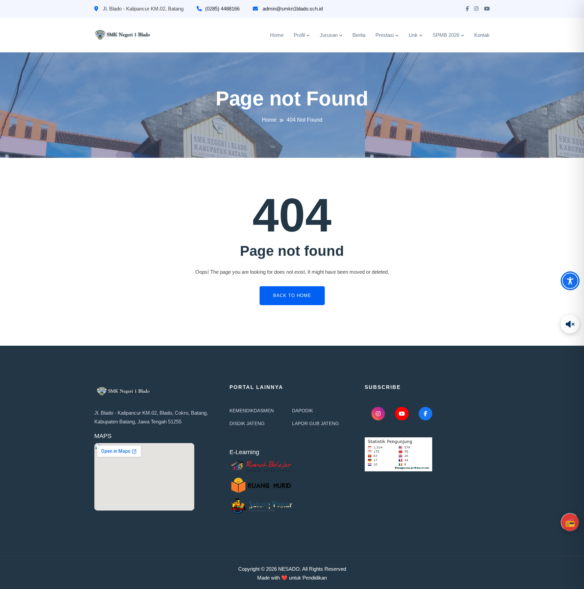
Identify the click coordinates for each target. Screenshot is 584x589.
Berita (358, 35)
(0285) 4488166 (222, 8)
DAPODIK (302, 410)
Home (277, 35)
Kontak (482, 35)
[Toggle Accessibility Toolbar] (570, 281)
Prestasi (384, 35)
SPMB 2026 (446, 35)
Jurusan (329, 35)
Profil (299, 35)
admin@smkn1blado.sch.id (292, 8)
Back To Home (292, 295)
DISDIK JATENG (247, 423)
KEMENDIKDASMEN (251, 410)
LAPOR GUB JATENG (315, 423)
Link (413, 35)
